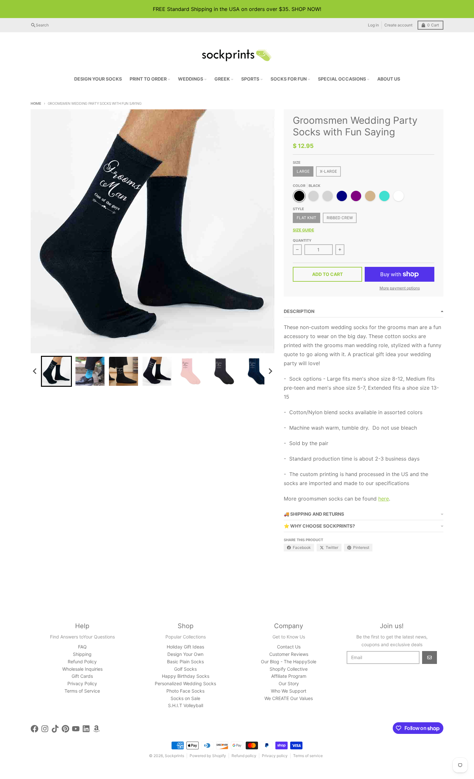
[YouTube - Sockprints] (76, 729)
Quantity (302, 240)
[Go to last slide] (35, 371)
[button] (56, 371)
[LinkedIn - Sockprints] (86, 729)
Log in (373, 25)
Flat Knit (306, 217)
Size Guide (303, 230)
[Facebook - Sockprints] (34, 729)
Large (303, 171)
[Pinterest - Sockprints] (65, 729)
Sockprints (174, 755)
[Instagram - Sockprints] (45, 729)
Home (36, 103)
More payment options (400, 288)
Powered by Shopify (208, 755)
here (383, 498)
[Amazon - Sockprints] (96, 729)
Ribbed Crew (340, 217)
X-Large (328, 171)
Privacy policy (275, 755)
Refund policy (244, 755)
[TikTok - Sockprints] (55, 729)
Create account (398, 25)
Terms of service (308, 755)
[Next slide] (270, 371)
